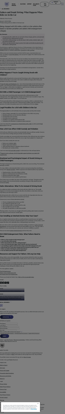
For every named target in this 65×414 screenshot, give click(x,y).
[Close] (38, 403)
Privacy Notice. (34, 409)
